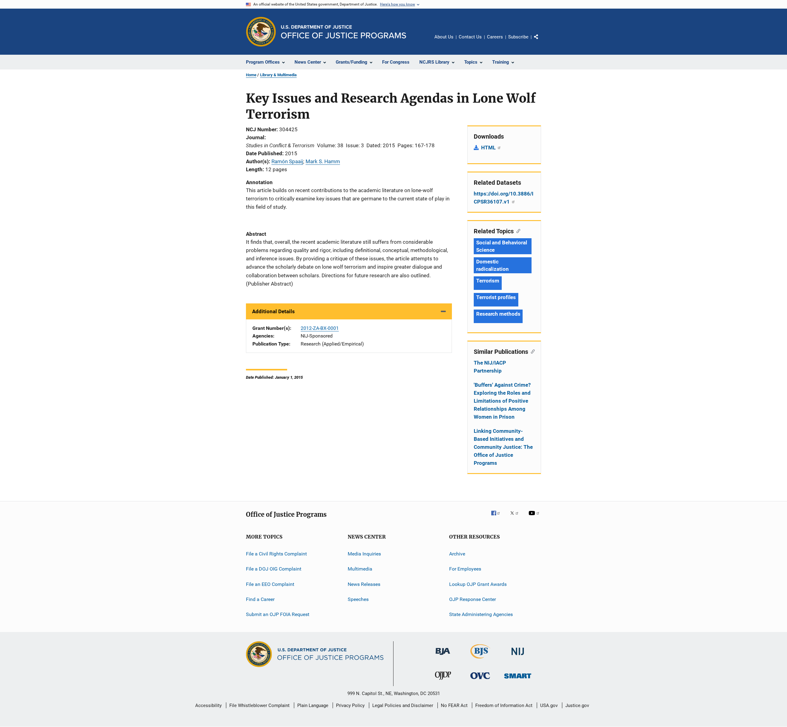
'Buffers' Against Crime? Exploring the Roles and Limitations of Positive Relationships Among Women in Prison (502, 401)
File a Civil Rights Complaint (276, 554)
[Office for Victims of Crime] (480, 680)
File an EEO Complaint (270, 584)
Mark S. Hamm (323, 161)
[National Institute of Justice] (518, 656)
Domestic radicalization (492, 265)
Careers (495, 37)
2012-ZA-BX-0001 (320, 328)
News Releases (364, 584)
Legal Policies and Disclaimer (402, 705)
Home (251, 75)
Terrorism (487, 281)
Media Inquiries (364, 554)
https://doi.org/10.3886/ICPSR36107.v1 (503, 198)
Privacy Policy (350, 705)
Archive (457, 554)
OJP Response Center (472, 599)
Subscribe (518, 37)
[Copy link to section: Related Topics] (517, 230)
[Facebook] (498, 517)
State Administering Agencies (481, 614)
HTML (489, 147)
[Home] (343, 31)
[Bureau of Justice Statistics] (480, 659)
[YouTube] (535, 517)
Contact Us (470, 37)
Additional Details (273, 311)
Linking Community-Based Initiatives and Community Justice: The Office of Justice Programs (503, 447)
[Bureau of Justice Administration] (443, 656)
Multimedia (360, 569)
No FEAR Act (454, 705)
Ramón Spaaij (287, 161)
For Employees (465, 569)
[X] (516, 517)
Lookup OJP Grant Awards (478, 584)
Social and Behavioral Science (501, 246)
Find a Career (260, 599)
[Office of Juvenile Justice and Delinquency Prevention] (443, 681)
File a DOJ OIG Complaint (273, 569)
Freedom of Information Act (503, 705)
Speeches (358, 599)
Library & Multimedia (278, 75)
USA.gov (549, 705)
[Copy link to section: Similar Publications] (531, 351)
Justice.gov (577, 705)
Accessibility (208, 705)
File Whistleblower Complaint (259, 705)
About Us (443, 37)
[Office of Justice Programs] (261, 32)
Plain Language (312, 705)
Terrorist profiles (496, 297)
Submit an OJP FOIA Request (277, 614)
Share (541, 41)
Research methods (498, 314)
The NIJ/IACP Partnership (490, 367)
